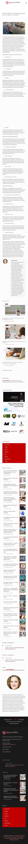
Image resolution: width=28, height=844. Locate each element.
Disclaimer (7, 838)
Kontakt (16, 839)
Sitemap (22, 835)
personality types (17, 670)
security (23, 670)
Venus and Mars (16, 835)
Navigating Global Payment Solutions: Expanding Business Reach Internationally (12, 363)
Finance (6, 447)
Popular (6, 456)
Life (5, 454)
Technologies (7, 459)
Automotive (7, 444)
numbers (10, 669)
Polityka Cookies (15, 837)
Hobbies (6, 451)
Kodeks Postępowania (14, 838)
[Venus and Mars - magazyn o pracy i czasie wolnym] (14, 3)
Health (6, 449)
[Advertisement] (14, 112)
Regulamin (22, 837)
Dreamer (4, 670)
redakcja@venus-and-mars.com (9, 744)
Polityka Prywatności (7, 837)
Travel (6, 461)
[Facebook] (14, 841)
